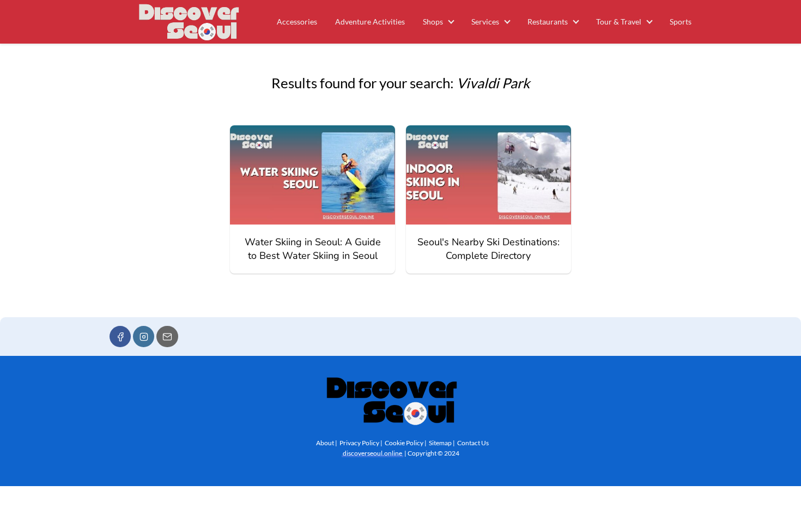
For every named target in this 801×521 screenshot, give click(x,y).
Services (485, 21)
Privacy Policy (359, 443)
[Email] (167, 336)
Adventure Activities (370, 21)
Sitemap (440, 443)
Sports (680, 21)
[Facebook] (120, 336)
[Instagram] (143, 336)
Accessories (297, 21)
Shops (433, 21)
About (325, 443)
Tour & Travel (618, 21)
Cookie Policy (404, 443)
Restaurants (547, 21)
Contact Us (473, 443)
